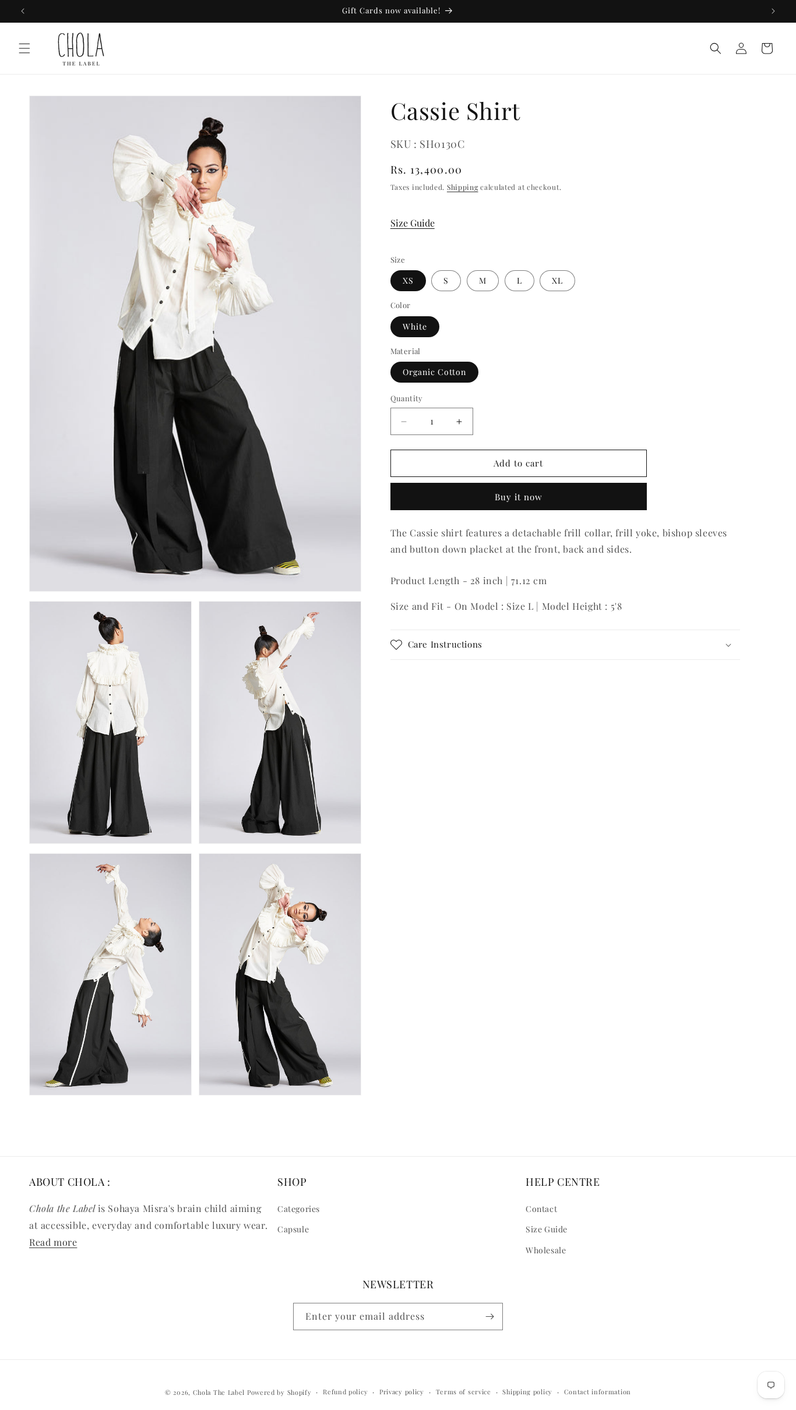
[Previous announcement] (23, 11)
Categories (298, 1208)
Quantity (406, 399)
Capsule (293, 1229)
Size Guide (412, 223)
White (415, 326)
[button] (24, 48)
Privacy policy (401, 1391)
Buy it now (519, 497)
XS (408, 281)
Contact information (597, 1391)
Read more (53, 1242)
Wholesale (546, 1250)
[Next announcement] (773, 11)
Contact (541, 1208)
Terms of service (463, 1391)
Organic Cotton (434, 372)
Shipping (462, 187)
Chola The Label (219, 1392)
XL (557, 281)
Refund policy (345, 1391)
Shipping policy (527, 1391)
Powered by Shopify (279, 1392)
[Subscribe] (489, 1316)
